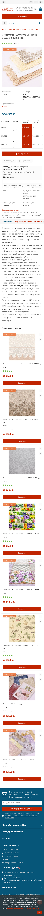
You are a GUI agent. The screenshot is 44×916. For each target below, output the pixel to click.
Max (6, 859)
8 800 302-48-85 (26, 8)
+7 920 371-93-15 (11, 856)
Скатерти (36, 29)
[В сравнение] (40, 339)
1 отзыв (15, 43)
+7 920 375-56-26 (26, 10)
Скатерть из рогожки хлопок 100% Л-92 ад (21, 590)
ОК (39, 912)
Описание (7, 221)
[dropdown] (4, 2)
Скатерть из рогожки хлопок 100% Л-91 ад (21, 534)
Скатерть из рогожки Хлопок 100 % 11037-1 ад (22, 364)
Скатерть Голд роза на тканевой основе (20, 760)
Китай (4, 107)
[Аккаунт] (41, 2)
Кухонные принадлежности (18, 29)
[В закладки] (40, 334)
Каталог (6, 838)
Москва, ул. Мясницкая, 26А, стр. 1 (19, 872)
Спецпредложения (12, 831)
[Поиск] (39, 23)
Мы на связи (9, 887)
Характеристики (23, 221)
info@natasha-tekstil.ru (14, 863)
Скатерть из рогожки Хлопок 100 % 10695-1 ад (21, 421)
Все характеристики (10, 210)
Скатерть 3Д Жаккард (12, 704)
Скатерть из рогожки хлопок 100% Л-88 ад (21, 478)
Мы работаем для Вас (14, 825)
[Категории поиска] (4, 23)
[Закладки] (31, 2)
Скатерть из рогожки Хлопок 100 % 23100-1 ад (21, 647)
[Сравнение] (36, 2)
